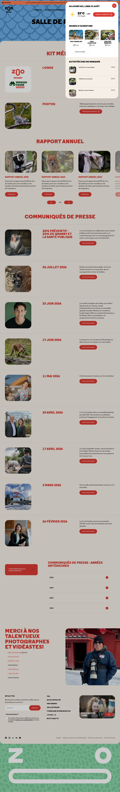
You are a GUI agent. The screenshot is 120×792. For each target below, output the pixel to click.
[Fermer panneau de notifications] (114, 6)
